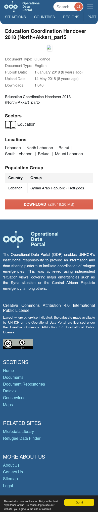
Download (49, 204)
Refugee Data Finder (21, 438)
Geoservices (14, 397)
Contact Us (13, 472)
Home (8, 370)
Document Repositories (24, 384)
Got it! (79, 502)
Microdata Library (18, 431)
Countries (44, 16)
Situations (15, 16)
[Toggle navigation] (90, 6)
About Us (11, 465)
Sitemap (10, 478)
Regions (71, 16)
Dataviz (10, 391)
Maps (8, 404)
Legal (8, 485)
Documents (13, 377)
